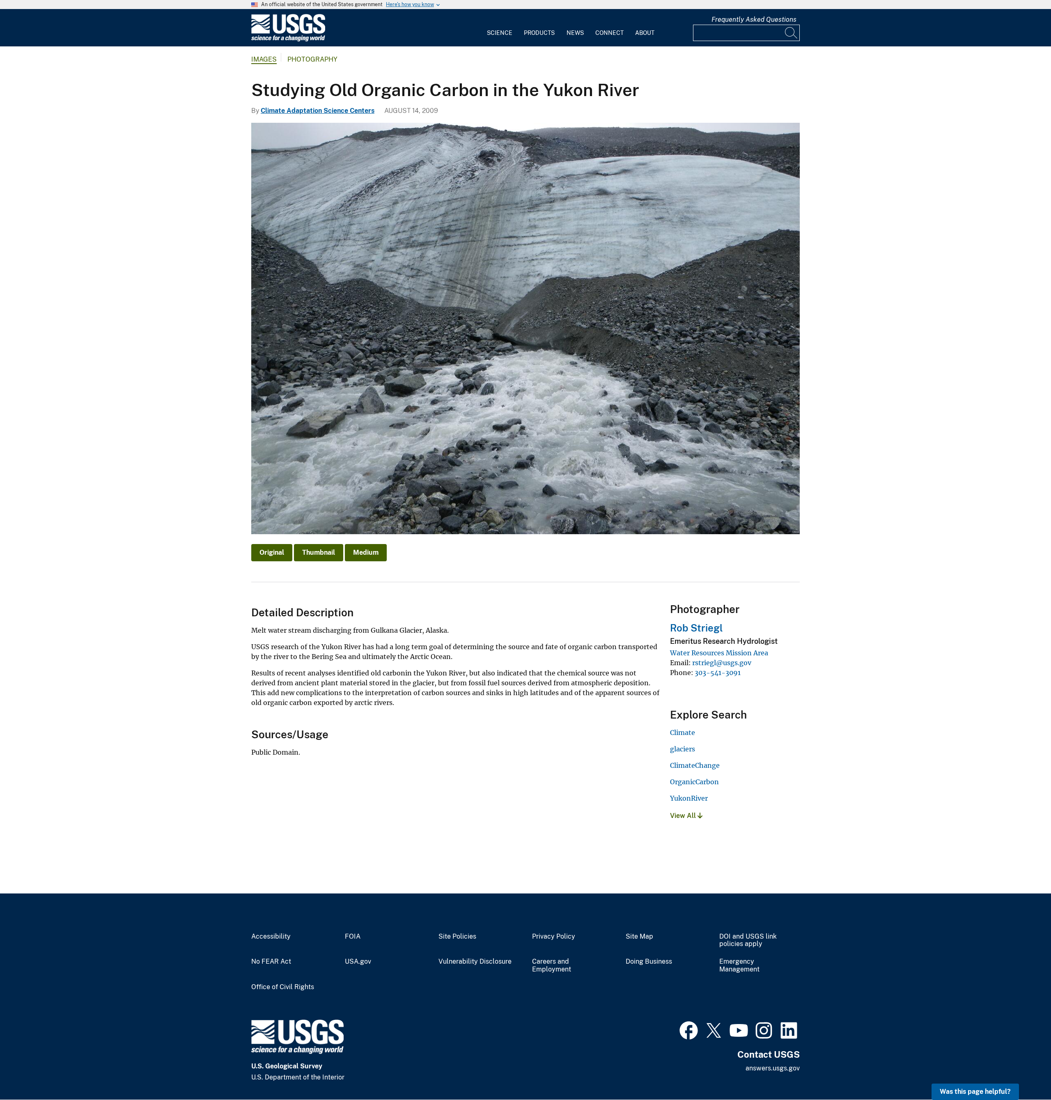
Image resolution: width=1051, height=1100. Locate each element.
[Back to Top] (1021, 1070)
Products (539, 33)
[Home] (288, 40)
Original (271, 552)
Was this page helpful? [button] (975, 1091)
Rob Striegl (696, 628)
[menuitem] (499, 28)
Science (499, 33)
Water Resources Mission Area (719, 653)
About (644, 33)
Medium (366, 552)
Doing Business (649, 961)
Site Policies (457, 936)
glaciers (682, 749)
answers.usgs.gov (773, 1068)
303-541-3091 (718, 672)
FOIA (352, 936)
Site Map (639, 936)
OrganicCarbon (694, 782)
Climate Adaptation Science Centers (317, 111)
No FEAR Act (271, 961)
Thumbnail (318, 552)
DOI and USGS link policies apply (748, 940)
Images (264, 59)
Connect (609, 33)
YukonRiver (689, 798)
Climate (682, 732)
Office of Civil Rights (282, 987)
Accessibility (271, 936)
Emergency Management (739, 965)
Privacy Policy (553, 936)
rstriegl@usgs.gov (721, 663)
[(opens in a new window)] (689, 1029)
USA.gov (358, 961)
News (575, 33)
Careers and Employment (551, 965)
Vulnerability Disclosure (475, 961)
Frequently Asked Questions (753, 19)
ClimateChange (695, 765)
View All (684, 816)
